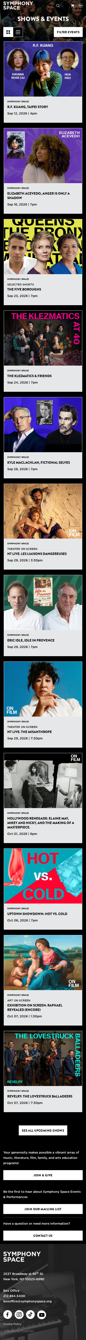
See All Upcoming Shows (43, 1130)
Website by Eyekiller (18, 1331)
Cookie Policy (12, 1324)
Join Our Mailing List (42, 1209)
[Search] (58, 5)
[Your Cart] (72, 5)
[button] (81, 5)
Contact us (42, 1235)
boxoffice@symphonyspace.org (27, 1301)
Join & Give (43, 1175)
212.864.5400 (14, 1296)
